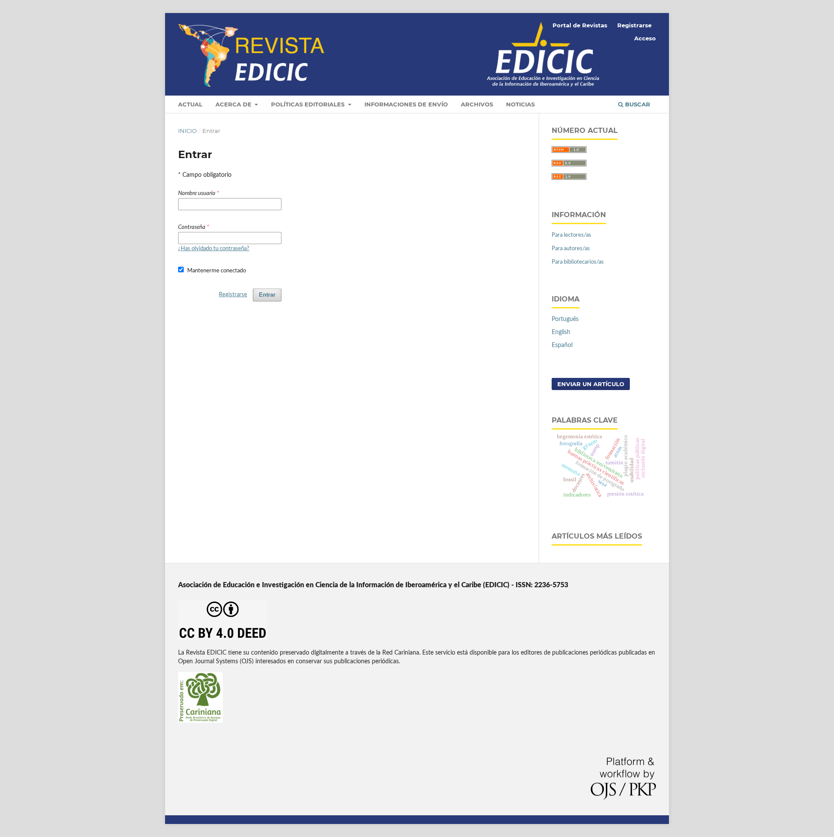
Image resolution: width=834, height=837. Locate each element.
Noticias (520, 104)
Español (562, 345)
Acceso (645, 38)
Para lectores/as (571, 235)
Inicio (187, 130)
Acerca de (234, 104)
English (561, 332)
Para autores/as (571, 248)
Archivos (477, 104)
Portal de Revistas (580, 25)
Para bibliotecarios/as (578, 262)
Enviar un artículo (590, 383)
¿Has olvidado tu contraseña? (213, 248)
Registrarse (634, 25)
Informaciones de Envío (406, 104)
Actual (190, 104)
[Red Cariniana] (200, 721)
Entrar (267, 294)
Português (565, 319)
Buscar (636, 104)
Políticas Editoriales (308, 104)
